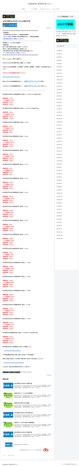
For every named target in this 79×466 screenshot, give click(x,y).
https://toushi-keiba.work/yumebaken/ (14, 362)
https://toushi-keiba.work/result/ (12, 350)
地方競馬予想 (6, 372)
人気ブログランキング (31, 81)
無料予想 (11, 372)
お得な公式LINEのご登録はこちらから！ (16, 52)
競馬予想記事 (17, 372)
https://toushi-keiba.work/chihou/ (11, 77)
